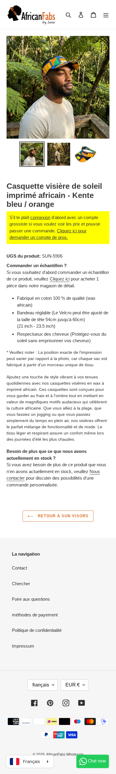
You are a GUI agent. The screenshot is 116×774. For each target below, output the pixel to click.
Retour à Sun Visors (62, 516)
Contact (19, 567)
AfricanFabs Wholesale (65, 754)
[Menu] (106, 14)
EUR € (72, 684)
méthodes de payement (35, 614)
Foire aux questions (31, 599)
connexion (40, 217)
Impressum (23, 645)
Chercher (21, 583)
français (40, 684)
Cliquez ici (60, 278)
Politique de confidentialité (37, 630)
